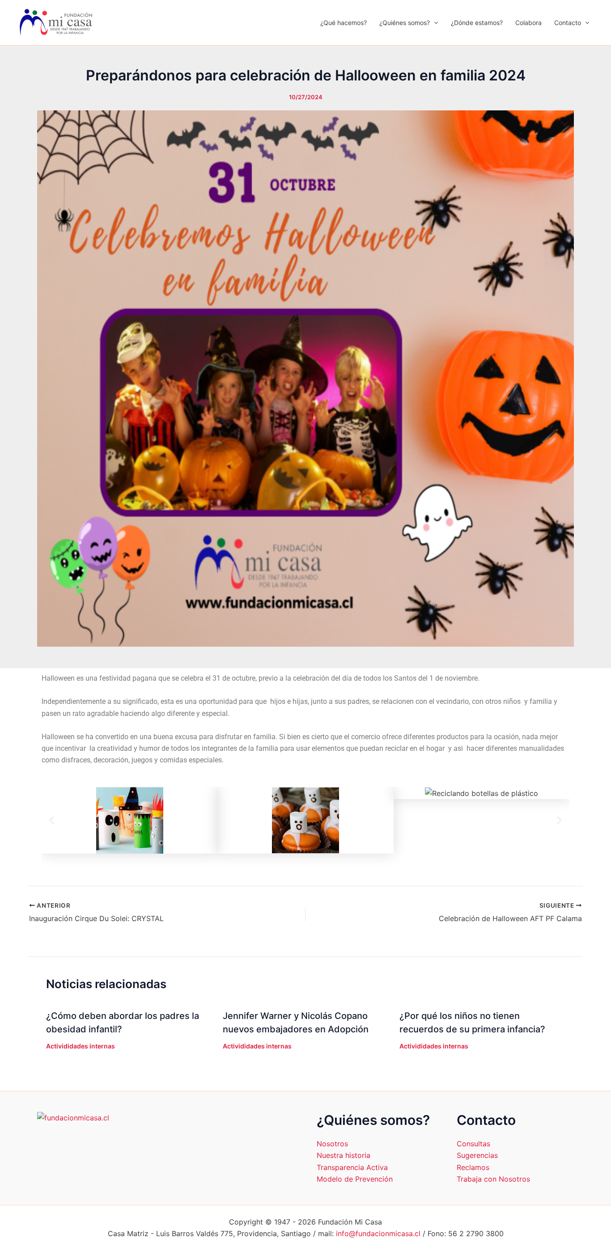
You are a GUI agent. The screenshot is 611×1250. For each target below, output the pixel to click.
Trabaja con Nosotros (493, 1178)
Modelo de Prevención (355, 1178)
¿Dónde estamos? (477, 22)
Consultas (473, 1143)
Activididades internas (80, 1046)
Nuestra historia (343, 1155)
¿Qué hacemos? (343, 22)
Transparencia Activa (352, 1167)
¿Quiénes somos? (404, 22)
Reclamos (473, 1167)
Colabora (528, 22)
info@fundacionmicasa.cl (378, 1233)
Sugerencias (477, 1155)
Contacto (567, 22)
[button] (434, 23)
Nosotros (332, 1143)
